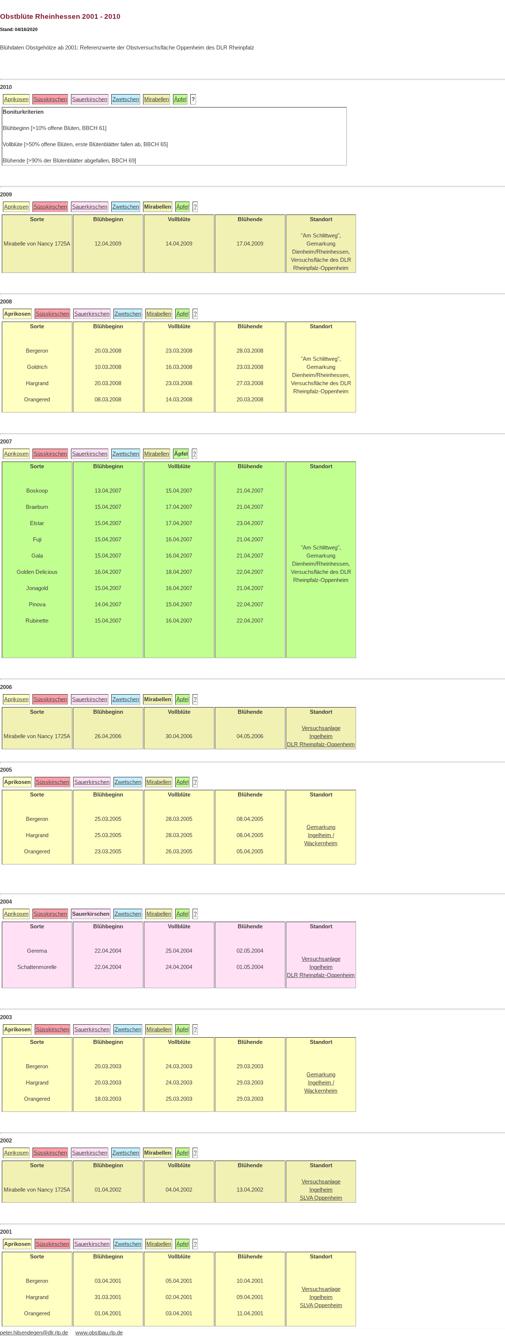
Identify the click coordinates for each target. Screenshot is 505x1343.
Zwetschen (125, 99)
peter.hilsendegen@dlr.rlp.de (34, 1333)
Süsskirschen (50, 99)
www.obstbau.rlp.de (99, 1333)
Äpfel (180, 99)
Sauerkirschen (89, 99)
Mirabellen (156, 99)
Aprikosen (16, 99)
